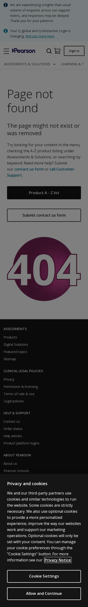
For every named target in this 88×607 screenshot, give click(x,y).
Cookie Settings (44, 576)
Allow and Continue (44, 593)
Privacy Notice (58, 560)
